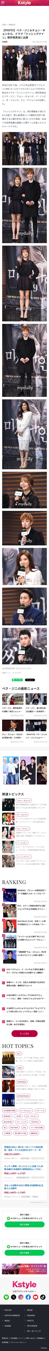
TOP (4, 24)
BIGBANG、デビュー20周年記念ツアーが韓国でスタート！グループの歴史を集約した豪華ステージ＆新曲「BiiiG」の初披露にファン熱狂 (32, 892)
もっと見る (24, 1033)
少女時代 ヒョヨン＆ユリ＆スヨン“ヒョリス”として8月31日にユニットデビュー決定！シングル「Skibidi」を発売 (26, 1010)
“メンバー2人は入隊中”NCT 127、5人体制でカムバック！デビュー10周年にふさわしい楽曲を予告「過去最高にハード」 (32, 938)
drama (8, 1326)
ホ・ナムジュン (25, 1110)
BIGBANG (7, 1116)
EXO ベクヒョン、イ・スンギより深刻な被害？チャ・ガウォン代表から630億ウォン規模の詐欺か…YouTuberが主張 (26, 971)
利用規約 (40, 1338)
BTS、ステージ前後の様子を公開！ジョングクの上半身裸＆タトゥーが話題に (32, 907)
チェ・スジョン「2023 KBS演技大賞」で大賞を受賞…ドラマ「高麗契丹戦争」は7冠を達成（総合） (12, 736)
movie (30, 1310)
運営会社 (5, 1338)
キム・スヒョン (31, 1116)
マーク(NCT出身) (37, 1127)
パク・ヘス (40, 1110)
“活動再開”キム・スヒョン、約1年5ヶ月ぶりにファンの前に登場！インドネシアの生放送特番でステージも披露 (32, 954)
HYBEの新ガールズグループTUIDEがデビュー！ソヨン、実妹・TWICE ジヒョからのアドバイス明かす (26, 997)
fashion (31, 1315)
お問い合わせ (30, 1338)
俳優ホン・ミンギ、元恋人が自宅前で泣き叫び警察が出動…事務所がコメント (26, 984)
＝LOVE (18, 1116)
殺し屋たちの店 (20, 1133)
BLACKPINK (8, 1122)
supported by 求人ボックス (38, 1202)
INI (5, 1127)
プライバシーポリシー (18, 1342)
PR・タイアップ (34, 1331)
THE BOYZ (35, 1122)
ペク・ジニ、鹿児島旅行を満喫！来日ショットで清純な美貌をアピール (12, 710)
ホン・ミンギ (21, 1122)
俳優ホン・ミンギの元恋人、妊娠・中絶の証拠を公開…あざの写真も (26, 1023)
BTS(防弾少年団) (9, 1110)
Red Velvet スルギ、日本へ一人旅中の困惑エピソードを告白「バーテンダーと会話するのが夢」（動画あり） (32, 923)
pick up (8, 1310)
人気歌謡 (7, 1133)
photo (30, 1320)
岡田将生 (34, 1133)
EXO (24, 1127)
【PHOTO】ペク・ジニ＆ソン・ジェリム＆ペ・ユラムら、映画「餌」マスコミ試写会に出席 (36, 736)
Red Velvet (14, 1127)
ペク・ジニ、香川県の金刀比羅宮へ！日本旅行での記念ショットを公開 (36, 710)
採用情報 (5, 1342)
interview (32, 1326)
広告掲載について (17, 1338)
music (7, 1320)
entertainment (12, 1315)
